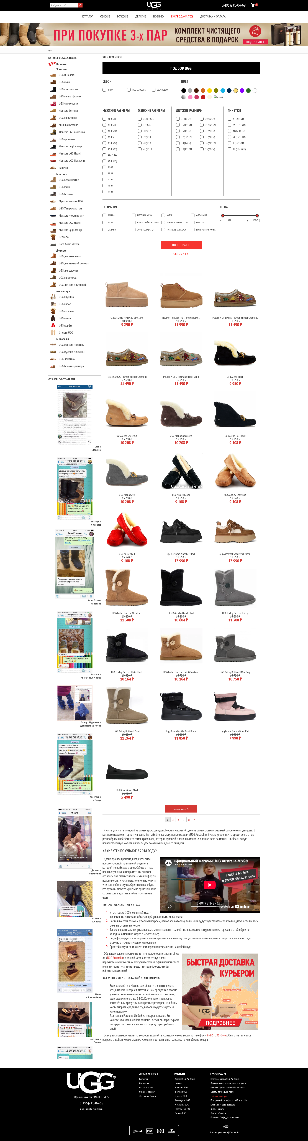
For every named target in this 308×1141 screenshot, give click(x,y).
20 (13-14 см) (239, 137)
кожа (110, 222)
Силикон (112, 229)
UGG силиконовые (68, 103)
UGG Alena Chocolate (181, 435)
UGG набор (65, 304)
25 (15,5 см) (186, 125)
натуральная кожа (205, 229)
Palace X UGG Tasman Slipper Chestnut (127, 376)
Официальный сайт (84, 1097)
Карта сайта (234, 1132)
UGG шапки (65, 318)
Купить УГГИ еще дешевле (222, 1104)
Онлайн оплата (217, 1108)
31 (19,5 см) (210, 125)
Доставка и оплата (213, 16)
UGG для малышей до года (74, 263)
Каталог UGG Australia (184, 1079)
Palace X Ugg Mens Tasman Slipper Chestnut (235, 317)
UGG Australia (115, 958)
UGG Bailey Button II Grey (235, 613)
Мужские (122, 16)
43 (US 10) (112, 131)
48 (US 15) (112, 161)
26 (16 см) (186, 131)
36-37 (110, 167)
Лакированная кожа (177, 222)
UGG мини (64, 82)
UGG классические (68, 89)
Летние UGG (180, 1113)
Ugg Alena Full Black (235, 435)
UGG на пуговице (68, 118)
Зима (110, 89)
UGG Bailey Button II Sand (127, 731)
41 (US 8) (112, 118)
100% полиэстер (145, 229)
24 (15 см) (186, 118)
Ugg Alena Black (235, 376)
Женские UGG (181, 1087)
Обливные (201, 215)
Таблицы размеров (218, 1096)
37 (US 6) (147, 125)
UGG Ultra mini (67, 75)
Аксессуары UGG (182, 1100)
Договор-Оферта (218, 1113)
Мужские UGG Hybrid (70, 223)
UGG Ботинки (66, 194)
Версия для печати (219, 1132)
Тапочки (63, 168)
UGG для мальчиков (70, 256)
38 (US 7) (147, 131)
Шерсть (200, 222)
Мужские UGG (181, 1096)
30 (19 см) (210, 118)
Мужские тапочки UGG (71, 201)
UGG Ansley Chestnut (235, 495)
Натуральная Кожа (176, 229)
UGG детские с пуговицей (72, 285)
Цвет (185, 81)
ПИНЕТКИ (234, 110)
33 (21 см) (210, 137)
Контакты (143, 1079)
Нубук (170, 215)
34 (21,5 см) (210, 143)
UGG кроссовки (67, 139)
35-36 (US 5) (148, 118)
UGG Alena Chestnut (127, 435)
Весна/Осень (139, 89)
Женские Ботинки (68, 111)
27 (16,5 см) (186, 137)
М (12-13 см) (239, 131)
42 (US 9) (112, 125)
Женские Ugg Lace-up (70, 146)
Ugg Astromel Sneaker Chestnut (235, 554)
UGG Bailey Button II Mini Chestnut (181, 672)
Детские (140, 16)
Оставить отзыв (146, 1087)
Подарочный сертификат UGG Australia (228, 1100)
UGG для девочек (68, 270)
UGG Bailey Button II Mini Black (127, 672)
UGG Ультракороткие (70, 208)
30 (189, 819)
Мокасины (62, 339)
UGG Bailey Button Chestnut (127, 613)
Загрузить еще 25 (181, 809)
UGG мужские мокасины (71, 352)
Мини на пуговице (68, 125)
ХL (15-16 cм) (239, 149)
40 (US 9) (147, 143)
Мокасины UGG (181, 1104)
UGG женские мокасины (71, 345)
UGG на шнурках (67, 278)
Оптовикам (144, 1083)
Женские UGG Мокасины (72, 161)
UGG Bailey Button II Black (181, 613)
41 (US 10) (147, 149)
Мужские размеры (116, 110)
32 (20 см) (210, 131)
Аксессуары (63, 291)
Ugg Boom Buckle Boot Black (181, 731)
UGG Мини (64, 187)
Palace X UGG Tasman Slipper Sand (181, 376)
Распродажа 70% (182, 16)
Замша (111, 215)
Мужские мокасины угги (71, 215)
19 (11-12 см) (239, 125)
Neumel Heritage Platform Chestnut (181, 317)
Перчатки (64, 237)
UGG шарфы (65, 325)
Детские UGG (181, 1091)
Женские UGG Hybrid (70, 153)
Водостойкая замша (148, 222)
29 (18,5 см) (186, 149)
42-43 (110, 185)
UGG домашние (67, 359)
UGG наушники (66, 297)
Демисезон (163, 89)
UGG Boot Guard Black (127, 790)
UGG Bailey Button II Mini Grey (235, 672)
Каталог (87, 16)
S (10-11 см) (238, 118)
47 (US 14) (112, 155)
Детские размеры (189, 110)
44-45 (110, 191)
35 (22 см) (210, 149)
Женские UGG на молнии (72, 132)
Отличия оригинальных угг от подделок (228, 1083)
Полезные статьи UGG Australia (224, 1079)
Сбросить (181, 254)
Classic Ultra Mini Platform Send (127, 317)
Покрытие (110, 207)
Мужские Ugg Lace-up (70, 230)
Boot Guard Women (69, 244)
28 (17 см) (186, 143)
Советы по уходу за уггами (222, 1091)
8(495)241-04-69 (91, 1102)
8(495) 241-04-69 (217, 1035)
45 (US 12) (112, 143)
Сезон (106, 81)
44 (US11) (112, 137)
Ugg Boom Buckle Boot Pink (235, 731)
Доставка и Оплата (147, 1096)
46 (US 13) (112, 149)
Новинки (158, 16)
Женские (105, 16)
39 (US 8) (147, 137)
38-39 (110, 173)
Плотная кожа (144, 215)
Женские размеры (151, 110)
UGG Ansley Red (127, 554)
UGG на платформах (70, 96)
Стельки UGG (66, 333)
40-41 (110, 179)
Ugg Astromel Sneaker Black (181, 554)
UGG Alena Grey (127, 495)
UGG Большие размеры (71, 366)
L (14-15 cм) (238, 143)
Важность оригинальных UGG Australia (227, 1087)
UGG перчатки (66, 311)
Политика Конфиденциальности (224, 1117)
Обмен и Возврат (147, 1091)
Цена (224, 207)
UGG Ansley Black (181, 495)
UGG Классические (69, 180)
